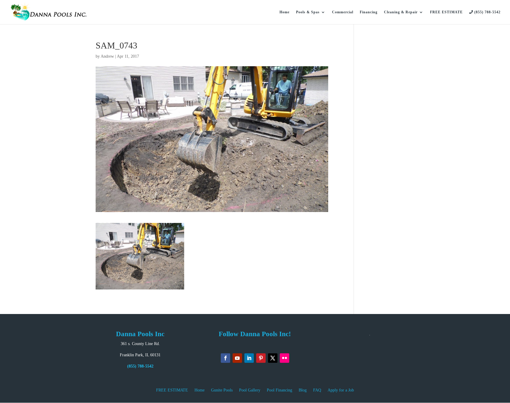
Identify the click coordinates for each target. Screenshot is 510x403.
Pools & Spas (308, 12)
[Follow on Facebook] (225, 358)
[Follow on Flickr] (284, 358)
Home (284, 12)
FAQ (317, 390)
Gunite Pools (222, 390)
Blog (303, 390)
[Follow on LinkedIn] (249, 358)
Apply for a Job (341, 390)
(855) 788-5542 (487, 12)
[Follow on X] (272, 358)
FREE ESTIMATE (446, 12)
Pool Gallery (249, 390)
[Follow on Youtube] (237, 358)
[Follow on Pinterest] (261, 358)
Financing (368, 12)
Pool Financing (279, 390)
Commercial (342, 12)
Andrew (107, 56)
